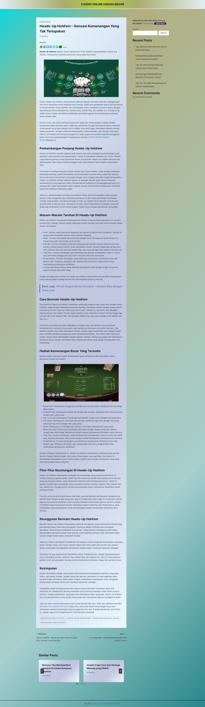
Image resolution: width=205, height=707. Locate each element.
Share (64, 47)
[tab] (77, 683)
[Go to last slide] (42, 671)
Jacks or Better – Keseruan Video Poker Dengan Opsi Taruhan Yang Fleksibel (56, 637)
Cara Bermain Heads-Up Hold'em (52, 618)
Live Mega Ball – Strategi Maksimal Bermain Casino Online (107, 637)
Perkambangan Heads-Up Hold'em (53, 622)
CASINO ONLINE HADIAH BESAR (78, 618)
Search (136, 29)
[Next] (120, 671)
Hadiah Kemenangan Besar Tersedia (106, 618)
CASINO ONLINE (45, 22)
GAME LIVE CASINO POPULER (55, 606)
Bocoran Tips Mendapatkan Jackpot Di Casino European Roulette (56, 668)
